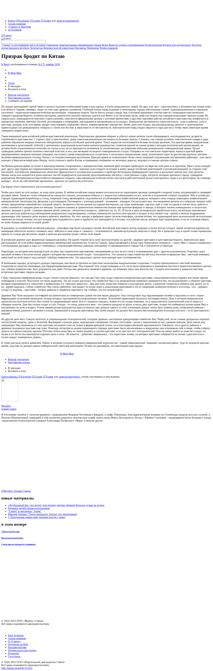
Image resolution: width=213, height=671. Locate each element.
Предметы (80, 48)
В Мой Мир (14, 73)
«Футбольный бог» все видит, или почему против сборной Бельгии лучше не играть (56, 505)
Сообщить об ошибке (20, 100)
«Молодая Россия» (10, 531)
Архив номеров (17, 23)
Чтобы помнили (109, 48)
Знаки (97, 45)
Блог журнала (16, 635)
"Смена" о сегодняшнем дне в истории (23, 45)
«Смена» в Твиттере (19, 26)
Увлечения (93, 48)
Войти (11, 20)
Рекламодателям (17, 647)
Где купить (14, 656)
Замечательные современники (76, 45)
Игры (105, 45)
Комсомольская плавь (12, 538)
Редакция (13, 653)
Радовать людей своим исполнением (29, 508)
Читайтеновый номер (8, 407)
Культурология (153, 45)
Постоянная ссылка (19, 97)
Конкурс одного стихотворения (126, 45)
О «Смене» (14, 641)
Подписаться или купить (22, 650)
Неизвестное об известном (59, 48)
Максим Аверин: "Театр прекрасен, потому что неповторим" (43, 514)
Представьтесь (9, 376)
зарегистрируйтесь (69, 376)
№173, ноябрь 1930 (49, 64)
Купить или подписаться (177, 45)
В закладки (14, 86)
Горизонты (52, 45)
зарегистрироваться (68, 20)
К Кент (5, 64)
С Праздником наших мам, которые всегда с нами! (36, 517)
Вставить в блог (17, 89)
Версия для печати (18, 94)
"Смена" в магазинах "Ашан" (25, 511)
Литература (36, 48)
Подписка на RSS (18, 644)
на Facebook (15, 29)
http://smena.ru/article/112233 (16, 668)
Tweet (11, 83)
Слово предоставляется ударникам (18, 544)
